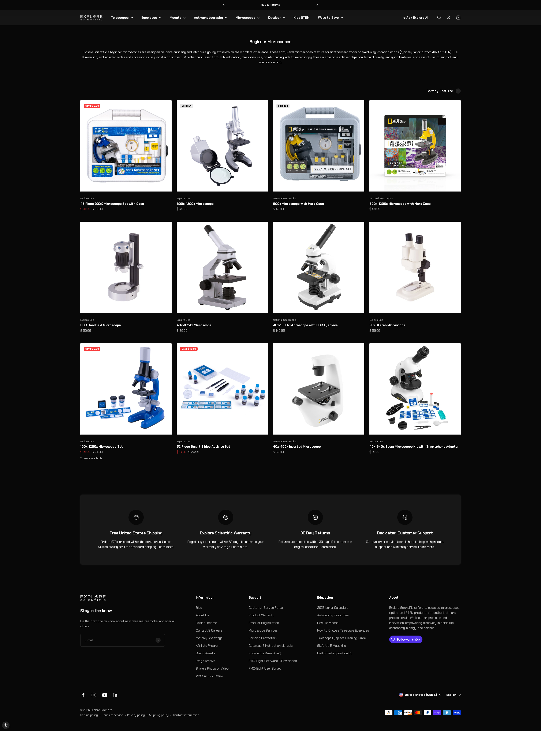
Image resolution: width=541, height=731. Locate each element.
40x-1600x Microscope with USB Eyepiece (305, 325)
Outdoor (274, 17)
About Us (202, 615)
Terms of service (112, 715)
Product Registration (264, 623)
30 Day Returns (270, 4)
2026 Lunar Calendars (332, 608)
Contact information (186, 715)
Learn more (166, 547)
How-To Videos (328, 623)
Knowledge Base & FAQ (265, 653)
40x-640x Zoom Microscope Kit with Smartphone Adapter (414, 446)
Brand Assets (205, 653)
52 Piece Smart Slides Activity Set (203, 446)
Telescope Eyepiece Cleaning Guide (341, 638)
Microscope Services (263, 630)
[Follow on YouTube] (105, 695)
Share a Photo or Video (212, 668)
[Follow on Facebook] (83, 695)
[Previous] (223, 5)
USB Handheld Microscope (100, 325)
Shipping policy (159, 715)
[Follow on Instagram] (94, 695)
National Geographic (284, 198)
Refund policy (89, 715)
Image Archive (205, 661)
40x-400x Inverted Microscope (297, 446)
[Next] (317, 5)
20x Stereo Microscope (387, 325)
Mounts (175, 17)
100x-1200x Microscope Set (101, 446)
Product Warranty (261, 615)
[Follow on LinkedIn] (115, 695)
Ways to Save (328, 17)
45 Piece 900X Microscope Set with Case (112, 204)
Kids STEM (302, 17)
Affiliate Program (208, 646)
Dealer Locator (206, 623)
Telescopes (120, 17)
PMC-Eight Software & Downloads (273, 661)
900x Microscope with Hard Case (298, 204)
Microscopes (245, 17)
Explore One (87, 198)
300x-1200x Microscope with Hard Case (400, 204)
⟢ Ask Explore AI (415, 17)
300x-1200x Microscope (195, 204)
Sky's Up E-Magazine (331, 646)
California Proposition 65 (334, 653)
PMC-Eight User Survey (265, 668)
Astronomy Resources (333, 615)
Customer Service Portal (266, 608)
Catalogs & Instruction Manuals (271, 646)
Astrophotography (208, 17)
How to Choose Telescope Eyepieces (343, 630)
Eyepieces (149, 17)
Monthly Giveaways (209, 638)
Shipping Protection (262, 638)
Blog (199, 608)
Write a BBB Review (209, 676)
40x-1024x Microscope (194, 325)
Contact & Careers (209, 630)
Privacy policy (136, 715)
